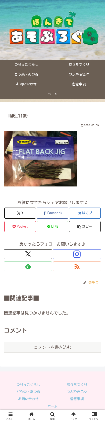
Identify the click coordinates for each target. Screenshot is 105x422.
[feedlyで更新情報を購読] (28, 266)
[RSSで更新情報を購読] (77, 266)
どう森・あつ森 (28, 392)
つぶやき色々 (77, 392)
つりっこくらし (28, 384)
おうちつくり (77, 384)
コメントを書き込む (52, 347)
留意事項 (77, 399)
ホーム (52, 406)
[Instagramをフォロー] (77, 254)
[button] (85, 226)
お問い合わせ (28, 399)
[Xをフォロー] (28, 254)
